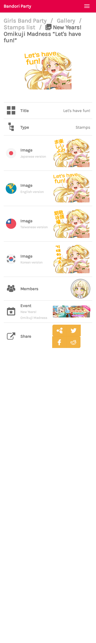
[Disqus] (48, 429)
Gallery (67, 20)
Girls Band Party (26, 20)
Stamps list (20, 27)
